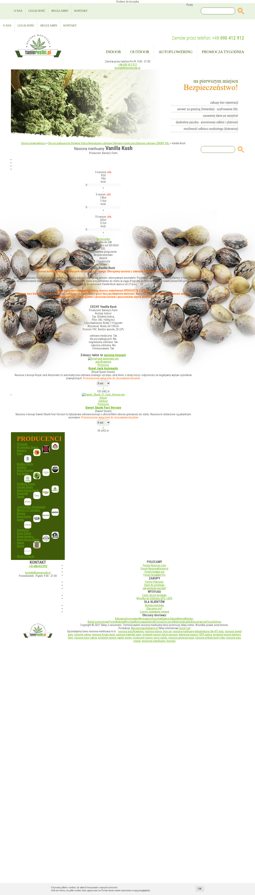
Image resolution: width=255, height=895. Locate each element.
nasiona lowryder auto (128, 634)
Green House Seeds (28, 490)
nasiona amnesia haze (181, 637)
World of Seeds (25, 556)
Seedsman (23, 530)
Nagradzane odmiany (100, 143)
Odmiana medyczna (124, 143)
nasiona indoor (153, 631)
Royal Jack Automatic (103, 368)
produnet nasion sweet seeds (115, 637)
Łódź (204, 621)
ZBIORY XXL (162, 143)
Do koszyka (103, 239)
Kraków (120, 621)
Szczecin (168, 621)
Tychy (112, 621)
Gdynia (217, 621)
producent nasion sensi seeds (150, 637)
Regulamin (59, 10)
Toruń (210, 621)
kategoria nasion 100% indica (195, 634)
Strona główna (29, 143)
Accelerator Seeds (27, 447)
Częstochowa (101, 621)
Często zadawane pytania (154, 611)
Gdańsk (150, 621)
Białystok (179, 621)
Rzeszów (196, 621)
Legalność (36, 10)
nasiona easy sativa (85, 637)
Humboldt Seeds (22, 495)
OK (200, 888)
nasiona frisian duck (103, 634)
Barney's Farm (21, 452)
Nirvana (21, 513)
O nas (18, 10)
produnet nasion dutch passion (160, 634)
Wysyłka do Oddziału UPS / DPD (154, 598)
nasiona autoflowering (131, 631)
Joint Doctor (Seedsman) (31, 507)
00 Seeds (22, 444)
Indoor (113, 52)
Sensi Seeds (24, 533)
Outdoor (139, 52)
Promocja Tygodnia (223, 52)
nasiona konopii (114, 355)
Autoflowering (175, 52)
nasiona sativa (82, 634)
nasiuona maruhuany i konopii (159, 640)
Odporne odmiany (146, 143)
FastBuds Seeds (26, 484)
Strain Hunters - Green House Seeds (28, 538)
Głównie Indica (79, 143)
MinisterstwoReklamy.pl (144, 628)
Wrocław (129, 621)
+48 (228, 38)
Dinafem (21, 467)
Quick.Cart (184, 628)
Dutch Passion (25, 470)
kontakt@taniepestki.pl (127, 67)
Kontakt (81, 10)
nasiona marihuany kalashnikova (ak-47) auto (198, 631)
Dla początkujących (59, 143)
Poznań (159, 621)
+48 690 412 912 (127, 64)
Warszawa (140, 621)
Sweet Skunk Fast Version (103, 407)
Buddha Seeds (25, 464)
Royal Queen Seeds (24, 518)
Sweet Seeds (20, 544)
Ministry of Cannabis (28, 510)
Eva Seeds (23, 473)
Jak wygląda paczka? (154, 588)
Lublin (187, 621)
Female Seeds (25, 487)
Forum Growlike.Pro (154, 574)
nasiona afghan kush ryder (210, 637)
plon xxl (167, 631)
